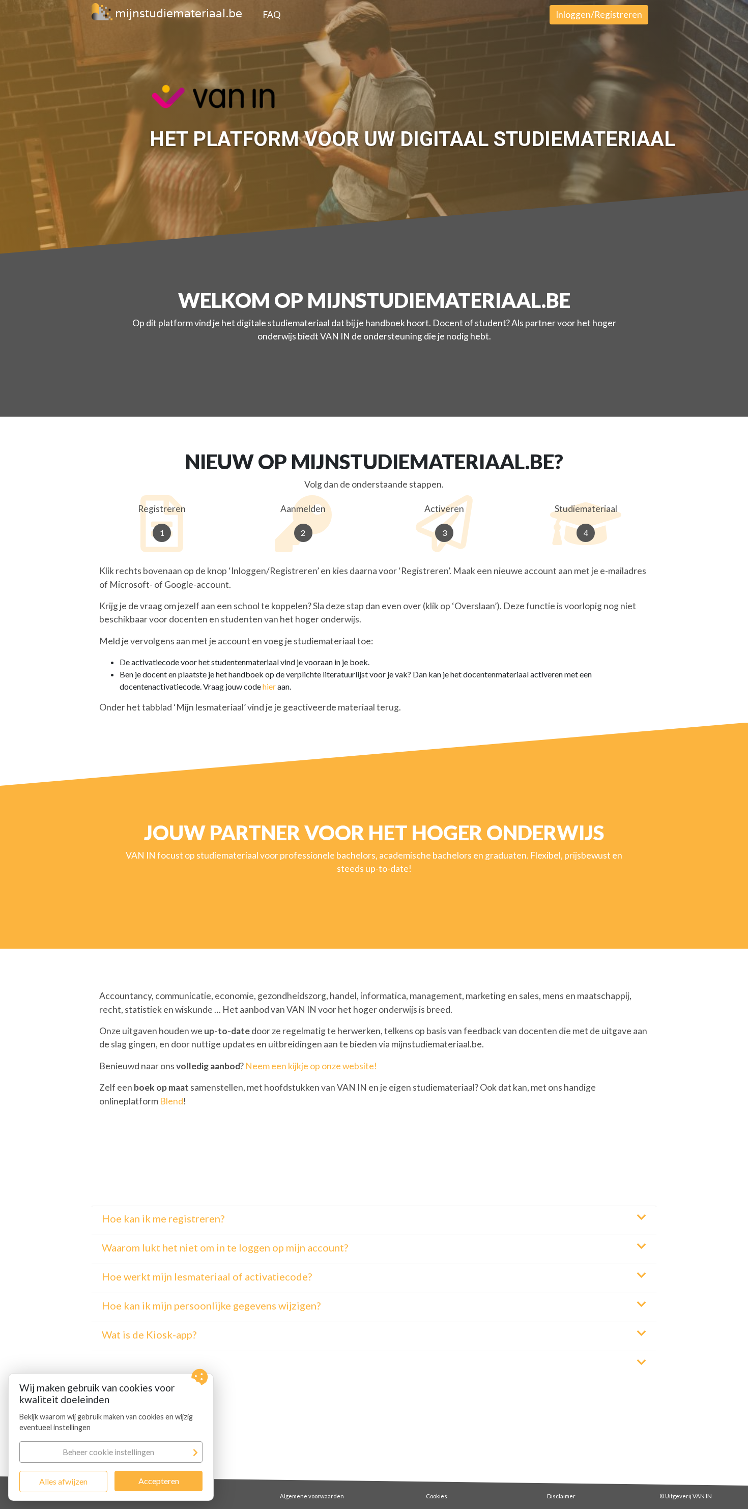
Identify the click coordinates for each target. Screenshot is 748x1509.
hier (269, 686)
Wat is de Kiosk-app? (149, 1334)
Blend (171, 1101)
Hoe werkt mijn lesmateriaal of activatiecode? (207, 1276)
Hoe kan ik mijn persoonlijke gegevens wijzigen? (211, 1305)
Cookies (436, 1496)
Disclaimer (561, 1496)
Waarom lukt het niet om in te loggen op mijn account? (225, 1247)
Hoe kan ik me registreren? (163, 1218)
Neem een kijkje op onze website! (311, 1066)
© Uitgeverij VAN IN (685, 1496)
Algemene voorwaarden (312, 1496)
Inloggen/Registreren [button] (599, 14)
